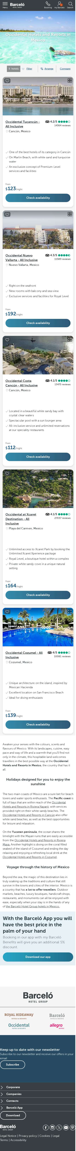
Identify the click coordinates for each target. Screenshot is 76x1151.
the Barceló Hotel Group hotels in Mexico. (33, 906)
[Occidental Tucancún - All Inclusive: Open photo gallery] (70, 80)
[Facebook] (46, 1127)
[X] (59, 1127)
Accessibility (18, 1140)
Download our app (38, 957)
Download (13, 1115)
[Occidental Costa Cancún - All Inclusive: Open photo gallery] (70, 339)
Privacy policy (28, 1136)
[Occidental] (19, 1026)
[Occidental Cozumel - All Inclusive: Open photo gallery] (70, 611)
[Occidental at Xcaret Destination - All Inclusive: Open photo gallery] (70, 473)
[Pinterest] (72, 1127)
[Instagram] (52, 1127)
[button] (5, 5)
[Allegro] (57, 1026)
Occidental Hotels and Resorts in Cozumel (30, 857)
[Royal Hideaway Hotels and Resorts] (19, 1016)
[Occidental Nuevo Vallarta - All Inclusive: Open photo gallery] (70, 214)
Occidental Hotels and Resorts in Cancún (29, 815)
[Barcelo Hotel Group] (8, 1127)
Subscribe (12, 1064)
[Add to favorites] (7, 80)
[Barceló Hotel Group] (17, 5)
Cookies (44, 1136)
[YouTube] (66, 1127)
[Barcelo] (57, 1016)
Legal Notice (8, 1136)
